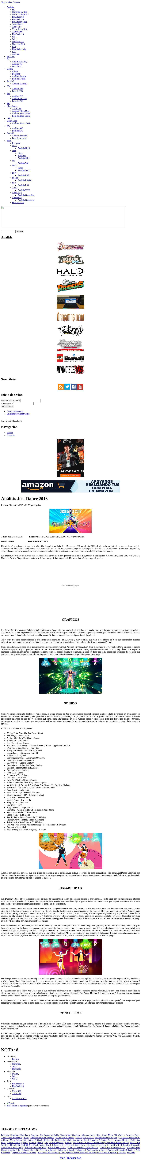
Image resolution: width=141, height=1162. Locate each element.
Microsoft (16, 1069)
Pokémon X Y (118, 1147)
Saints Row (80, 1145)
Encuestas (11, 435)
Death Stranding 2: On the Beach (98, 1140)
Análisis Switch (19, 76)
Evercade (16, 143)
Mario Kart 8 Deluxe (65, 1137)
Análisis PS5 (17, 96)
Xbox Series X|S (19, 29)
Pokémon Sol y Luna (95, 1150)
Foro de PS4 (17, 91)
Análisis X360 (24, 190)
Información (74, 1157)
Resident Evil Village (63, 1145)
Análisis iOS (17, 128)
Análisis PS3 (23, 185)
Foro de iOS (17, 131)
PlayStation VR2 (19, 22)
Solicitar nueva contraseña (18, 414)
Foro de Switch (18, 79)
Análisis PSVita (24, 180)
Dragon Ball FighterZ (54, 1142)
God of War (105, 1147)
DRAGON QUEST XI (20, 1145)
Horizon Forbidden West (35, 1147)
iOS (14, 51)
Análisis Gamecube (26, 200)
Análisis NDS (24, 148)
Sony (14, 1066)
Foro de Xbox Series (21, 116)
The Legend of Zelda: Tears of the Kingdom (60, 1135)
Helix (9, 118)
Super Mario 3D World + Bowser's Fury (120, 1135)
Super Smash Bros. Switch (117, 1142)
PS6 (8, 103)
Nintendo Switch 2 (20, 14)
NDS (14, 145)
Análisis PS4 (17, 88)
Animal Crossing (14, 1142)
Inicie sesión (12, 1106)
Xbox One (16, 27)
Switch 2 (10, 81)
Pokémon (16, 74)
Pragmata (131, 1152)
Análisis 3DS (23, 158)
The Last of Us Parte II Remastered (88, 1142)
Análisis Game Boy (26, 195)
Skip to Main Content (10, 2)
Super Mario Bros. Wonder (42, 1137)
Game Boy (17, 192)
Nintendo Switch (19, 12)
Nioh (25, 1142)
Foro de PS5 (17, 101)
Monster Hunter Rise (91, 1135)
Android (15, 54)
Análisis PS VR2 (19, 98)
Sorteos (10, 432)
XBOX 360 (17, 32)
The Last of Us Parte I (97, 1145)
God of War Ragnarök (107, 1152)
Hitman (68, 1142)
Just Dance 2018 (19, 1098)
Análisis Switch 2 (19, 84)
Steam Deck (17, 24)
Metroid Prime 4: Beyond (106, 1137)
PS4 (8, 86)
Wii (13, 36)
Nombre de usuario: (10, 400)
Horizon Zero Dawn (57, 1147)
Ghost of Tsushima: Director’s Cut (83, 1147)
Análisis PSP (23, 175)
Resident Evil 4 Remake (54, 1140)
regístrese (24, 1106)
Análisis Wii (23, 163)
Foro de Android (19, 138)
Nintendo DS (18, 41)
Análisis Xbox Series (21, 113)
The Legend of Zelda (85, 1137)
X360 (14, 187)
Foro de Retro (18, 202)
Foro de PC (17, 66)
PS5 (8, 93)
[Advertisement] (70, 1110)
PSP (14, 46)
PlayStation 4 (18, 17)
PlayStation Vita (19, 49)
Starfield (122, 1152)
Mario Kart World (74, 1140)
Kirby (26, 1137)
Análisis (10, 7)
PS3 (14, 183)
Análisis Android (19, 136)
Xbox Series (12, 106)
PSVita (15, 178)
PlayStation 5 (18, 19)
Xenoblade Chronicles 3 (11, 1137)
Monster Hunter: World (125, 1140)
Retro (9, 140)
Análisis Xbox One (20, 111)
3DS (14, 150)
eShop (15, 71)
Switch (10, 69)
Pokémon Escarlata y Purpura (24, 1135)
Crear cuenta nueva (15, 411)
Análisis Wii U (24, 170)
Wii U (14, 39)
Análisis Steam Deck (21, 123)
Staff (63, 1157)
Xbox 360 (16, 1091)
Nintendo (16, 1064)
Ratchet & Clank (35, 1140)
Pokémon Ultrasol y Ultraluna (71, 1150)
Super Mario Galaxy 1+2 (15, 1140)
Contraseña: (7, 403)
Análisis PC (17, 64)
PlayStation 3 (18, 34)
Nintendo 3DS (18, 44)
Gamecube (16, 197)
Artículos (11, 56)
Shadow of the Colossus (48, 1152)
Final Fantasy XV (41, 1145)
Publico (15, 1059)
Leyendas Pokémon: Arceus (24, 1152)
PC (13, 9)
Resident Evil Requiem (120, 1145)
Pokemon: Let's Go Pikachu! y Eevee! (39, 1150)
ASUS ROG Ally (20, 61)
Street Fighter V (36, 1142)
